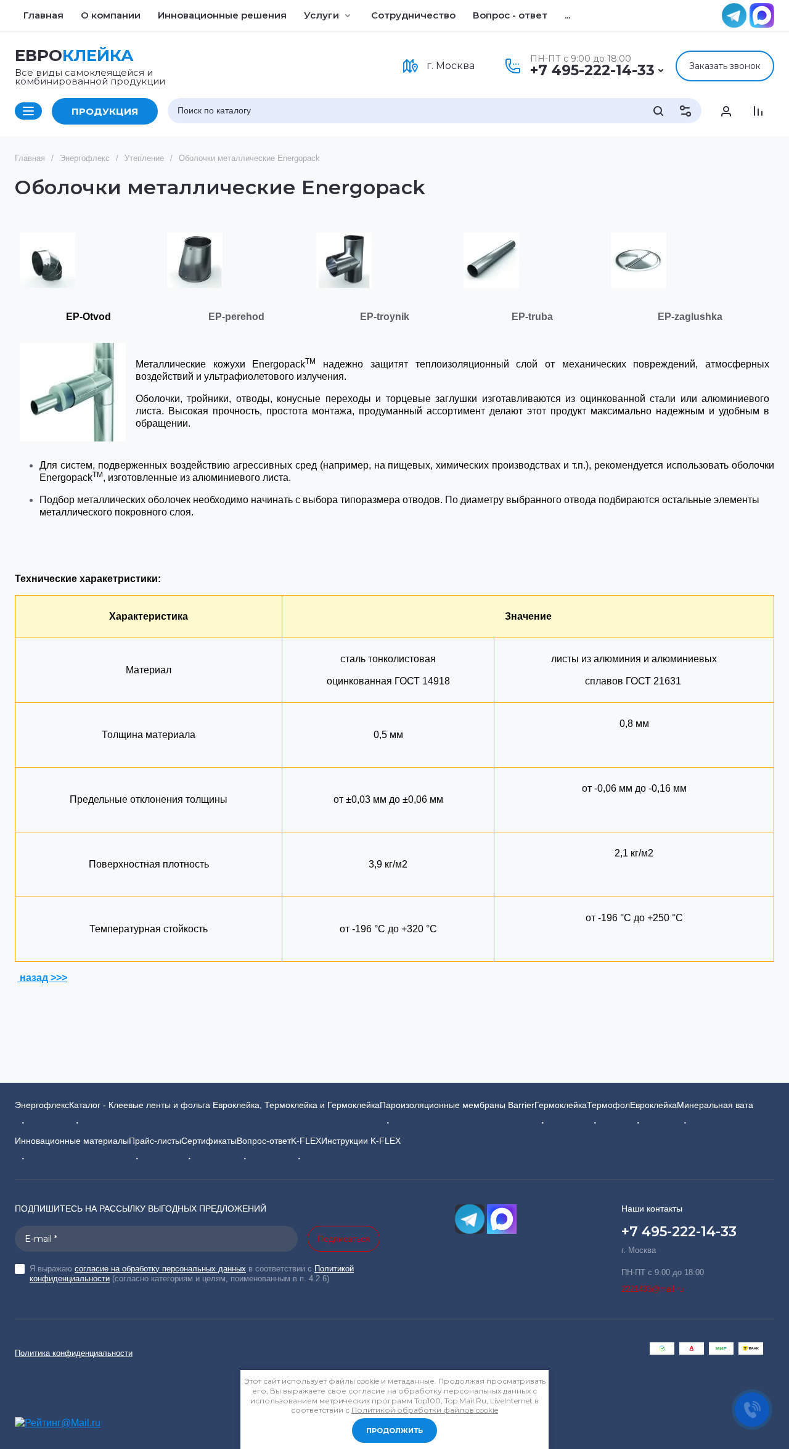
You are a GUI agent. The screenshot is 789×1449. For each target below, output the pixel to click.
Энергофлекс (42, 1105)
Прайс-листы (155, 1141)
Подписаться (343, 1239)
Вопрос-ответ (264, 1141)
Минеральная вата (715, 1105)
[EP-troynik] (344, 260)
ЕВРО (74, 55)
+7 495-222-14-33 (592, 70)
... (567, 15)
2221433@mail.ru (652, 1289)
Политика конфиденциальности (74, 1353)
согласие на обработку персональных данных (160, 1268)
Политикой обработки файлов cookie (424, 1409)
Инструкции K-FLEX (361, 1141)
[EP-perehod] (195, 260)
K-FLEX (306, 1141)
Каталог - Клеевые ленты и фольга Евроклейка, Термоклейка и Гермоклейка (224, 1105)
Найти (658, 111)
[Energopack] (73, 392)
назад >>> (42, 977)
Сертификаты (209, 1141)
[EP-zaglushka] (638, 260)
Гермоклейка (560, 1105)
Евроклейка (653, 1105)
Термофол (608, 1105)
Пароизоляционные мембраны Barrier (457, 1105)
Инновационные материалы (72, 1141)
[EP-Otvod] (47, 260)
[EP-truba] (491, 260)
